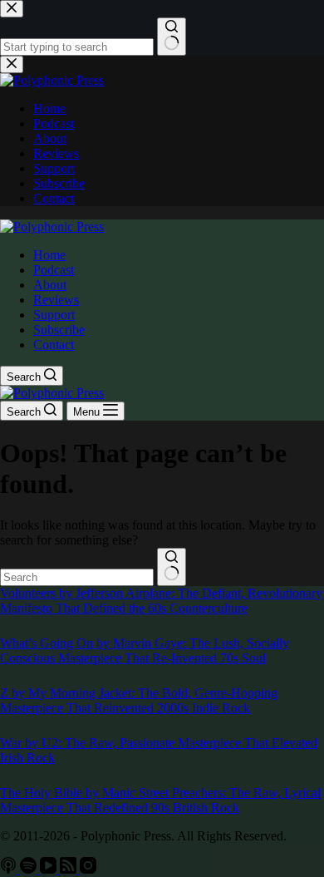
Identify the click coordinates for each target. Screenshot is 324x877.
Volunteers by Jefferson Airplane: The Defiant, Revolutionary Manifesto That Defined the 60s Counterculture (161, 600)
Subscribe (59, 330)
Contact (53, 344)
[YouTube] (50, 869)
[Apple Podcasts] (10, 869)
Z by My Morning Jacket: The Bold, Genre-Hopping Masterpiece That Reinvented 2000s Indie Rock (138, 700)
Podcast (53, 270)
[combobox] (77, 577)
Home (49, 255)
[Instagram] (88, 869)
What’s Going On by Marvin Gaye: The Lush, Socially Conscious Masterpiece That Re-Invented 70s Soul (144, 650)
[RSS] (70, 869)
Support (54, 315)
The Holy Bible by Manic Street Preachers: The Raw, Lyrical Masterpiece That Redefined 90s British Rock (160, 800)
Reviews (56, 300)
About (49, 285)
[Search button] (171, 567)
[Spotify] (30, 869)
